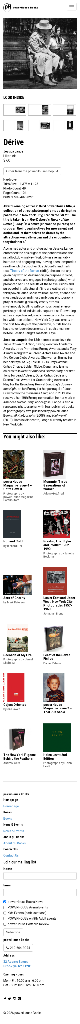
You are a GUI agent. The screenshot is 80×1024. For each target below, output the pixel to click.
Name (7, 869)
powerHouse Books (16, 794)
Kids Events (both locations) (27, 913)
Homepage (11, 806)
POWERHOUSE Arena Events (28, 907)
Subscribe (13, 932)
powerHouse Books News (25, 902)
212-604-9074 (19, 948)
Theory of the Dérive (24, 271)
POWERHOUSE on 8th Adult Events (32, 918)
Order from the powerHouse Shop (30, 171)
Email (7, 885)
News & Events (13, 831)
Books (7, 818)
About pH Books (14, 843)
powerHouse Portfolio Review (28, 924)
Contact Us (11, 855)
